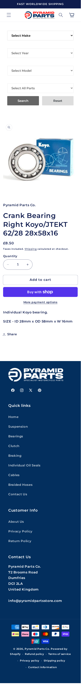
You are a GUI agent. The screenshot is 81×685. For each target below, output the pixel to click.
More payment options (40, 302)
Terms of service (59, 654)
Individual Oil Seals (24, 465)
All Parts (15, 80)
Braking (14, 456)
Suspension (18, 426)
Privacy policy (29, 660)
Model (13, 63)
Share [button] (12, 334)
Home (13, 417)
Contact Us (17, 494)
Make (12, 28)
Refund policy (34, 654)
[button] (8, 15)
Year (11, 45)
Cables (14, 475)
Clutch (13, 446)
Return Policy (19, 541)
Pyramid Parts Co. (37, 648)
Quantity (10, 256)
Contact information (42, 667)
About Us (16, 522)
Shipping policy (54, 660)
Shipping (31, 249)
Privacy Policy (20, 531)
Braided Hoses (20, 485)
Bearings (15, 436)
